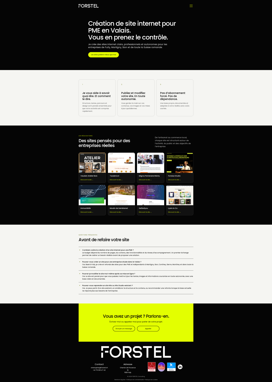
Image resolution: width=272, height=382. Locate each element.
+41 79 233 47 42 (99, 370)
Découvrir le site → (87, 180)
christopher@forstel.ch (99, 368)
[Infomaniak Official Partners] (171, 367)
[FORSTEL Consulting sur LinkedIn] (180, 366)
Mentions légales (119, 380)
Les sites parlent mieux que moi (103, 54)
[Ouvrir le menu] (191, 6)
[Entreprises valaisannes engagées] (152, 366)
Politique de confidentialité (135, 380)
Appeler (148, 328)
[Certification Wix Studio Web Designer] (161, 366)
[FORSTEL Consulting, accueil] (89, 5)
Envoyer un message (124, 328)
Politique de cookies (151, 380)
